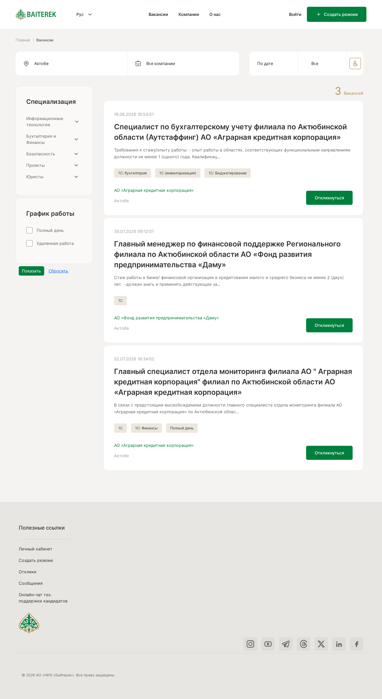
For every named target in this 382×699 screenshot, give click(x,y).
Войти (295, 14)
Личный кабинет (35, 548)
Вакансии (158, 14)
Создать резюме (341, 14)
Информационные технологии (44, 121)
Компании (189, 14)
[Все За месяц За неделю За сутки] (322, 63)
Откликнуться (329, 197)
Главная (23, 40)
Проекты (35, 165)
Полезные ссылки (42, 528)
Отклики (27, 571)
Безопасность (40, 153)
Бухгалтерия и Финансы (41, 139)
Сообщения (31, 583)
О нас (215, 14)
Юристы (34, 176)
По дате (265, 63)
